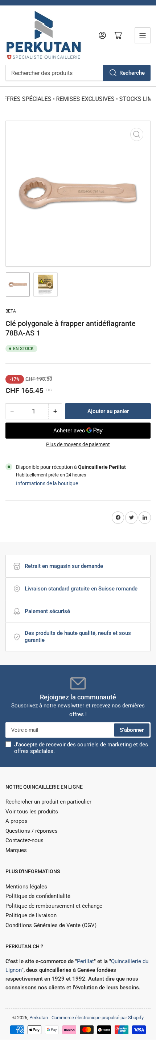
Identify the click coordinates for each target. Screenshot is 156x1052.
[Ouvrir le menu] (143, 35)
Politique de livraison (31, 915)
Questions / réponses (31, 831)
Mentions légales (26, 886)
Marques (16, 850)
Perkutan (38, 1017)
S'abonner (132, 730)
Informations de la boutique (47, 483)
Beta (10, 311)
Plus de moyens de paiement (78, 444)
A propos (16, 821)
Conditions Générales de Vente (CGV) (51, 925)
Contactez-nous (24, 840)
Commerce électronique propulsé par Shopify (98, 1017)
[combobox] (78, 73)
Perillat (85, 961)
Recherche (132, 73)
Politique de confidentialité (37, 896)
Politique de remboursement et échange (53, 906)
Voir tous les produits (31, 811)
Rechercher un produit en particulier (48, 801)
